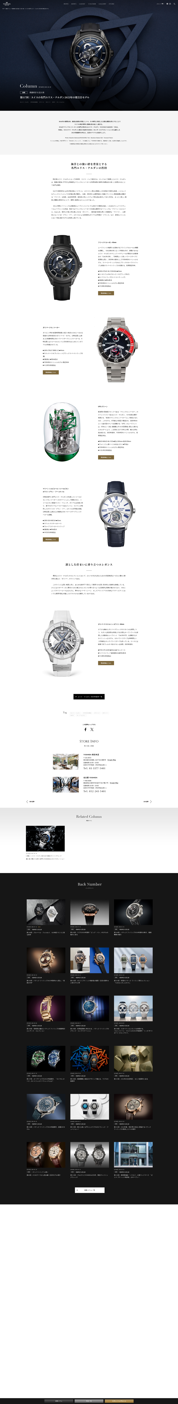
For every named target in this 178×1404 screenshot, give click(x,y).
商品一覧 (89, 1401)
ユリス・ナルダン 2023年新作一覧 (90, 697)
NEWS (66, 4)
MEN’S (73, 4)
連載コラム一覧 (89, 1190)
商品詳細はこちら (106, 293)
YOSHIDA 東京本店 (91, 755)
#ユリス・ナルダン (24, 102)
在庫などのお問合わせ (119, 1401)
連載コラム (8, 8)
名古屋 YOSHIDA (90, 778)
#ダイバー (48, 102)
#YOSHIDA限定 (34, 102)
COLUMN (92, 4)
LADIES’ (82, 4)
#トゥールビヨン (61, 102)
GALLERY (102, 4)
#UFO (53, 102)
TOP (3, 8)
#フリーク (41, 102)
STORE (111, 4)
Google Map (112, 760)
